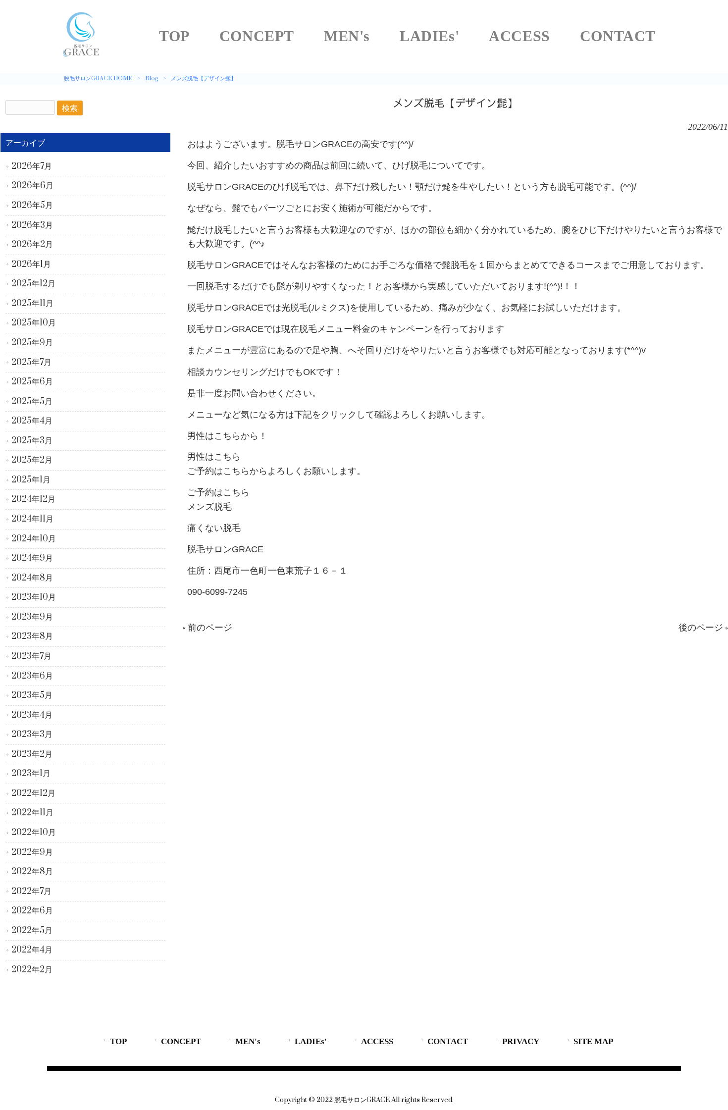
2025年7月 (31, 362)
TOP (118, 1041)
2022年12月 (33, 793)
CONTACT (447, 1041)
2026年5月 (32, 205)
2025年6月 (32, 381)
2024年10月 (33, 538)
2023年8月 (32, 636)
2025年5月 (31, 401)
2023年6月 (32, 676)
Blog (151, 78)
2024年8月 (32, 578)
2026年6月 (32, 185)
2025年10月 (33, 322)
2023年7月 (31, 656)
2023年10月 (33, 597)
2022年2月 (31, 969)
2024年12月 (33, 499)
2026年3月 (32, 225)
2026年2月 (32, 244)
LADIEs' (311, 1041)
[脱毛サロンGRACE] (81, 56)
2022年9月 (32, 852)
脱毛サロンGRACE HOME (98, 78)
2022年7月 (31, 891)
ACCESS (377, 1041)
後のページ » (703, 628)
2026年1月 (31, 264)
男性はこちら (214, 457)
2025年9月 (32, 342)
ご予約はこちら (218, 492)
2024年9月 (32, 558)
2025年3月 (31, 440)
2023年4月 (31, 715)
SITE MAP (593, 1041)
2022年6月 (32, 910)
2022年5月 (31, 930)
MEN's (247, 1041)
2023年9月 (32, 617)
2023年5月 (31, 695)
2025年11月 (32, 303)
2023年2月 (31, 754)
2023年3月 (31, 734)
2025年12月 (33, 283)
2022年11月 (32, 812)
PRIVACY (520, 1041)
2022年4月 (31, 950)
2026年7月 (31, 166)
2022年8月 (32, 871)
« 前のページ (207, 628)
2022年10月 (33, 832)
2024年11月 (32, 519)
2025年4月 (31, 421)
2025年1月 (31, 480)
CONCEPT (181, 1041)
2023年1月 (31, 773)
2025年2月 (31, 460)
